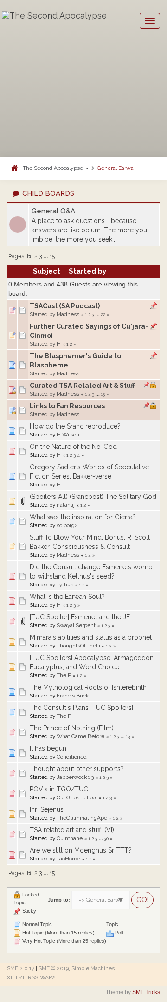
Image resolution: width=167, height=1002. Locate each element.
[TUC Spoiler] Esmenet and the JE (80, 617)
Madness (68, 314)
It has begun (48, 748)
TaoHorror (68, 858)
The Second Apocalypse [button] (53, 168)
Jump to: (59, 899)
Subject (46, 271)
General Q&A (53, 211)
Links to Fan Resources (67, 406)
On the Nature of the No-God (73, 446)
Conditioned (72, 756)
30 (106, 838)
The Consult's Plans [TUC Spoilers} (81, 707)
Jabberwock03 (75, 777)
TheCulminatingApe (82, 818)
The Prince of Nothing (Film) (72, 728)
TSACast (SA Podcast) (65, 306)
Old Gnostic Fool (77, 797)
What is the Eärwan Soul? (67, 596)
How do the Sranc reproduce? (75, 426)
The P (64, 675)
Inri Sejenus (47, 809)
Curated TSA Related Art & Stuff (82, 385)
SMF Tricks (146, 992)
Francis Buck (73, 695)
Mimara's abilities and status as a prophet (91, 637)
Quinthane (70, 838)
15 (52, 256)
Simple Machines (93, 968)
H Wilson (68, 434)
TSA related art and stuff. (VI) (72, 830)
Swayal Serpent (76, 625)
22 (103, 314)
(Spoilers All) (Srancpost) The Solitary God (93, 496)
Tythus (65, 584)
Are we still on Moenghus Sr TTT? (81, 850)
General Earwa (115, 168)
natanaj (66, 505)
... (46, 256)
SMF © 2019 (54, 968)
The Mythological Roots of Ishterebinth (88, 687)
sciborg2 (67, 525)
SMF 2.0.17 (20, 968)
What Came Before (80, 736)
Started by (87, 271)
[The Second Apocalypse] (54, 20)
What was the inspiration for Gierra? (83, 517)
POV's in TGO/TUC (59, 789)
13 (128, 736)
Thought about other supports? (77, 768)
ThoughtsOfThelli (78, 645)
